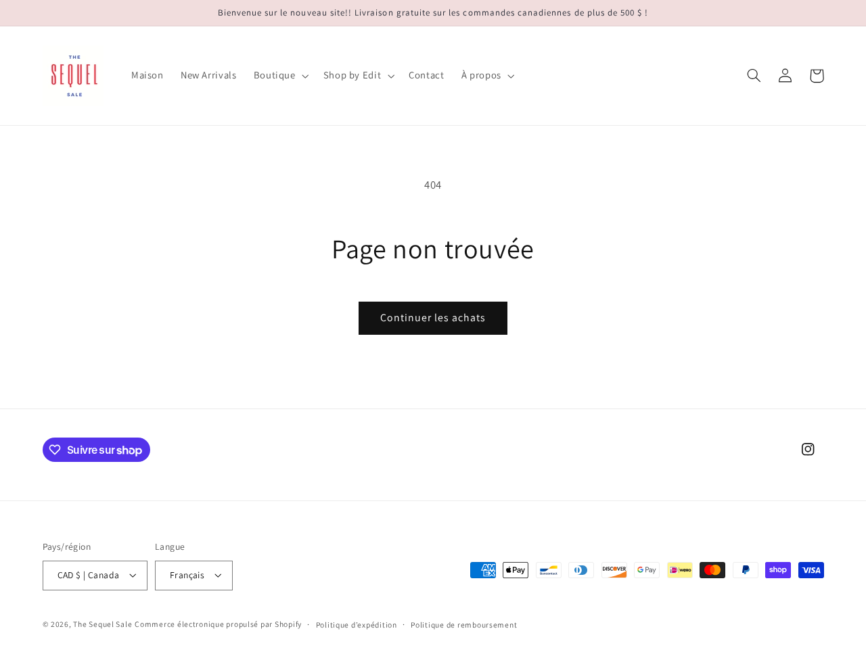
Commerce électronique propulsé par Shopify (218, 624)
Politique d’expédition (356, 624)
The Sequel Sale (102, 624)
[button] (280, 76)
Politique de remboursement (464, 624)
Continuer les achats (433, 317)
